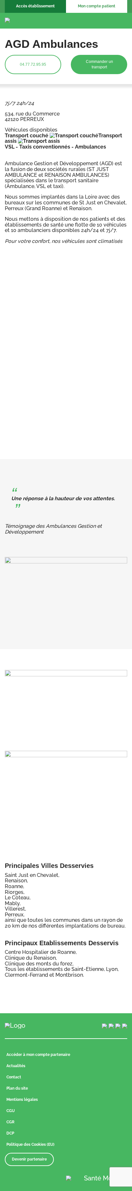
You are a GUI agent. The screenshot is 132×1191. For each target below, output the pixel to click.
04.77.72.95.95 (33, 64)
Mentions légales (22, 1099)
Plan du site (17, 1088)
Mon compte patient (96, 6)
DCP (10, 1133)
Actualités (15, 1066)
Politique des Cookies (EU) (30, 1144)
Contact (13, 1077)
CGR (10, 1122)
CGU (10, 1111)
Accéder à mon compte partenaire (38, 1054)
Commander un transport (99, 64)
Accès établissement (35, 6)
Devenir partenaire (29, 1159)
